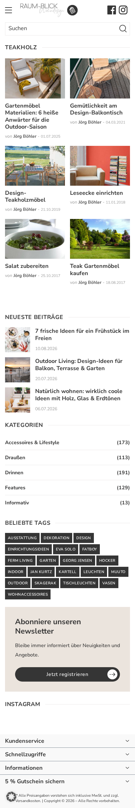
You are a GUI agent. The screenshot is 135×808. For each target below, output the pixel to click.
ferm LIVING (20, 560)
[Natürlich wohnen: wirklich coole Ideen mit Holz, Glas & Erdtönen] (17, 399)
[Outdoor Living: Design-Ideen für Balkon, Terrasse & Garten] (17, 369)
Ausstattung (22, 537)
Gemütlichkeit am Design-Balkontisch (96, 109)
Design (83, 537)
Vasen (108, 583)
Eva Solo (65, 549)
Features (15, 487)
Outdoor (18, 583)
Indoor (16, 571)
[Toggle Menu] (8, 10)
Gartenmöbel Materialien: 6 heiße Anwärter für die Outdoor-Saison (31, 116)
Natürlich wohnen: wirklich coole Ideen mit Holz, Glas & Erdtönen (78, 395)
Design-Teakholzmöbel (25, 196)
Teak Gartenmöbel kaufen (94, 269)
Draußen (15, 457)
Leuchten (94, 571)
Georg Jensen (77, 560)
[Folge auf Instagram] (123, 10)
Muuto (118, 571)
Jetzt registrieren (67, 674)
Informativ (17, 502)
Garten (48, 560)
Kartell (67, 571)
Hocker (107, 560)
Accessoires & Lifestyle (32, 442)
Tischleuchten (79, 583)
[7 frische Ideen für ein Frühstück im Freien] (17, 339)
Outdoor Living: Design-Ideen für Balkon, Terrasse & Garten (78, 365)
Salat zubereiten (27, 266)
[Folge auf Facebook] (111, 10)
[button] (11, 796)
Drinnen (14, 472)
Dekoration (56, 537)
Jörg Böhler (25, 136)
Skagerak (45, 583)
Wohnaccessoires (28, 594)
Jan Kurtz (41, 571)
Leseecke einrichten (96, 193)
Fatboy (89, 549)
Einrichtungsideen (28, 549)
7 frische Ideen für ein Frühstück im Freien (82, 334)
